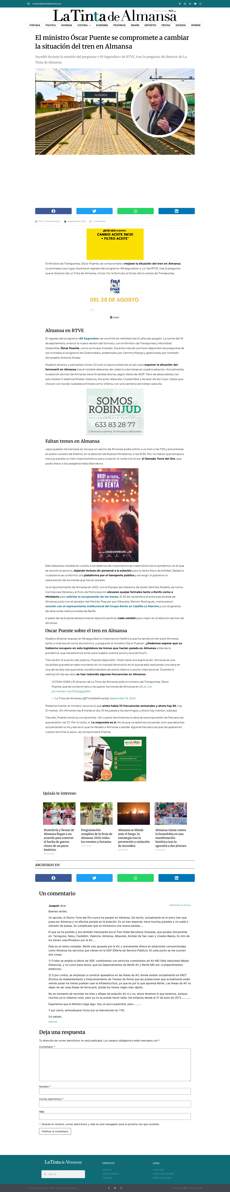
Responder (53, 1022)
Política (51, 25)
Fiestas (165, 25)
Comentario (47, 1047)
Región (135, 25)
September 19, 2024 (123, 698)
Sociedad (66, 25)
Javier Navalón (196, 1188)
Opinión (195, 25)
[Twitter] (115, 1188)
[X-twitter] (190, 4)
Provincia (119, 25)
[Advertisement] (112, 181)
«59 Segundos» (89, 338)
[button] (53, 211)
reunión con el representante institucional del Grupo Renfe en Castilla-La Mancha (102, 606)
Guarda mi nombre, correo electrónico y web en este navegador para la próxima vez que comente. (100, 1124)
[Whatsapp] (200, 4)
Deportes (150, 25)
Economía (102, 25)
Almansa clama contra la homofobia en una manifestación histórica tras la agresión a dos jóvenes (170, 838)
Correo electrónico (51, 1099)
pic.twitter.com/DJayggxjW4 (71, 691)
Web (41, 1111)
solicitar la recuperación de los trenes (92, 596)
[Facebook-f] (180, 4)
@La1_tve (145, 686)
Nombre (45, 1086)
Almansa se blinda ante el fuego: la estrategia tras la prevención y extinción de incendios (134, 838)
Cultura (82, 25)
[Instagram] (185, 4)
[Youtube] (195, 4)
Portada (35, 25)
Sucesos (181, 25)
